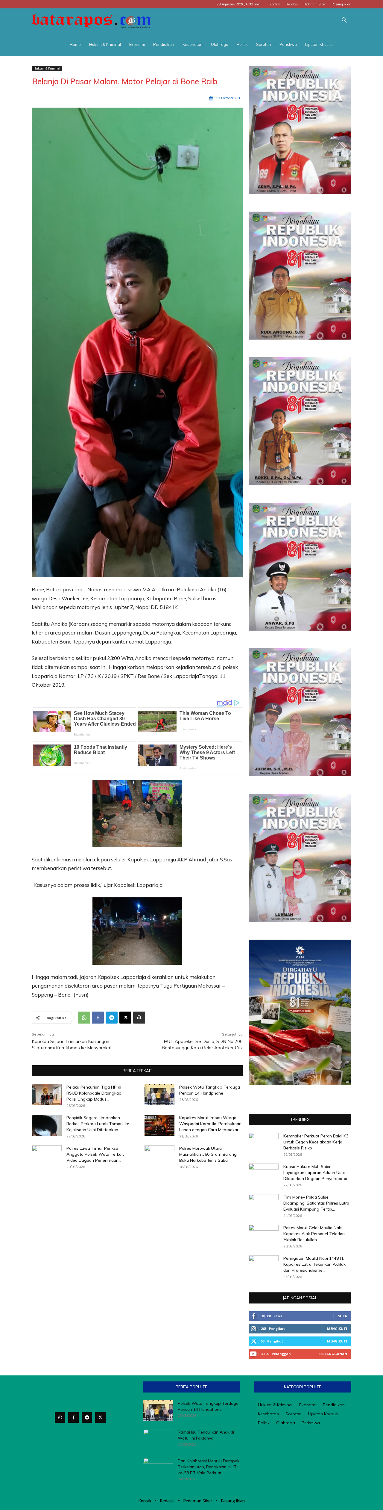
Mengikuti (337, 1328)
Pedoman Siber (314, 4)
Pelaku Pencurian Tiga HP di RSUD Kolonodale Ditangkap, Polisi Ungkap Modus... (94, 1093)
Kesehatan (193, 44)
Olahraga (219, 44)
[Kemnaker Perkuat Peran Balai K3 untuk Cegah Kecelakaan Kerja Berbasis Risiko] (264, 1143)
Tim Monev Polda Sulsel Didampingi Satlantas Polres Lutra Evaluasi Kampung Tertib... (316, 1203)
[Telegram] (112, 1018)
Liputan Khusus (319, 44)
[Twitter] (100, 1417)
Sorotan (263, 44)
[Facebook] (98, 1018)
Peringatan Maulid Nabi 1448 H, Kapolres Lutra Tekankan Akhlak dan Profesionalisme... (314, 1264)
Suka (342, 1316)
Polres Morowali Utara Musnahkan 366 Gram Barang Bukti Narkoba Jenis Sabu (208, 1154)
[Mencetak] (139, 1018)
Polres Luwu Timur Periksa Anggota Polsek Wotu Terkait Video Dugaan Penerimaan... (95, 1154)
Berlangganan (332, 1353)
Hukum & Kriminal (105, 44)
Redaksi (292, 4)
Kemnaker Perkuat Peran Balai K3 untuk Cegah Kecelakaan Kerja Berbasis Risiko (316, 1142)
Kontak (275, 4)
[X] (125, 1018)
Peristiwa (288, 44)
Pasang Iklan (341, 4)
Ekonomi (137, 44)
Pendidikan (163, 44)
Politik (242, 44)
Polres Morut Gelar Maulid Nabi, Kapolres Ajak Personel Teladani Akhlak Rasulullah (314, 1233)
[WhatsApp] (84, 1018)
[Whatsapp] (60, 1417)
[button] (344, 21)
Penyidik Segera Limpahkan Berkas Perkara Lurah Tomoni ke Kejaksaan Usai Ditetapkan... (97, 1123)
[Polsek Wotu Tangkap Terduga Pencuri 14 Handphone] (159, 1094)
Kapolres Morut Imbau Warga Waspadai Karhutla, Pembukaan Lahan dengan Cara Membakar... (210, 1123)
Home (75, 44)
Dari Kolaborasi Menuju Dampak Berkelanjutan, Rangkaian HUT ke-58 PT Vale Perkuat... (208, 1467)
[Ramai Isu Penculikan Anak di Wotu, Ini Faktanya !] (158, 1439)
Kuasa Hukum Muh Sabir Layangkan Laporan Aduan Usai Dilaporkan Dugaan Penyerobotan (316, 1172)
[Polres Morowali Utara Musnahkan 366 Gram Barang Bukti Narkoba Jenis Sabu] (159, 1155)
